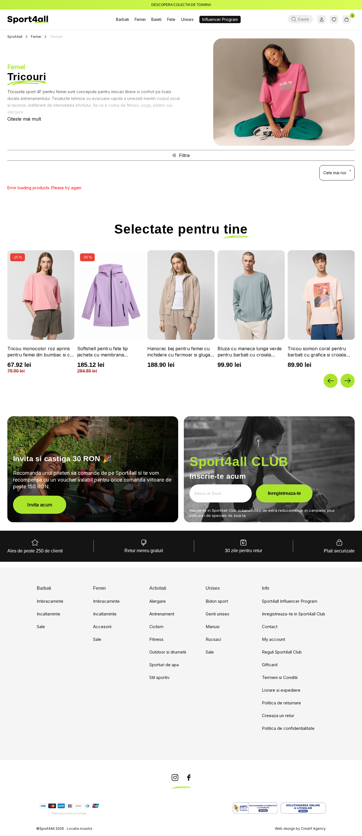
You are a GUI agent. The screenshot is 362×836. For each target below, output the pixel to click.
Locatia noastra (79, 828)
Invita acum (39, 505)
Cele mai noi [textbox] (334, 172)
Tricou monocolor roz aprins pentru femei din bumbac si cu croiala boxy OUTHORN (40, 352)
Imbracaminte (50, 601)
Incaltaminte (48, 614)
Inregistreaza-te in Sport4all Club (293, 614)
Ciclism (156, 626)
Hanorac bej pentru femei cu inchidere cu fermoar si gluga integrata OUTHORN (178, 352)
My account (273, 639)
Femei (140, 19)
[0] (346, 19)
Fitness (156, 639)
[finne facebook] (189, 777)
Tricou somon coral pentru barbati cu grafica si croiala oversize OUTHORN (317, 352)
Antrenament (161, 614)
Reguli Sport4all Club (282, 652)
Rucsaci (213, 639)
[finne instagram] (175, 777)
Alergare (157, 601)
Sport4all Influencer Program (289, 601)
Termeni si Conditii (280, 677)
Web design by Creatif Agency (300, 828)
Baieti (156, 19)
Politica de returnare (281, 703)
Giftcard (269, 665)
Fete (171, 19)
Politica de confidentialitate (288, 728)
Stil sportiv (159, 677)
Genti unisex (217, 614)
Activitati (157, 588)
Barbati (122, 19)
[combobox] (337, 172)
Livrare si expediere (281, 690)
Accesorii (102, 626)
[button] (331, 381)
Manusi (212, 626)
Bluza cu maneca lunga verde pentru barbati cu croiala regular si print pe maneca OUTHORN (249, 352)
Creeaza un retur (278, 715)
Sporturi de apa (164, 665)
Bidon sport (217, 601)
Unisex (187, 19)
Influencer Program (220, 19)
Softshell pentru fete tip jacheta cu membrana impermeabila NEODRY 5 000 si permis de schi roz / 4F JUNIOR (109, 352)
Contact (269, 626)
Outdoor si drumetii (167, 652)
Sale (41, 626)
